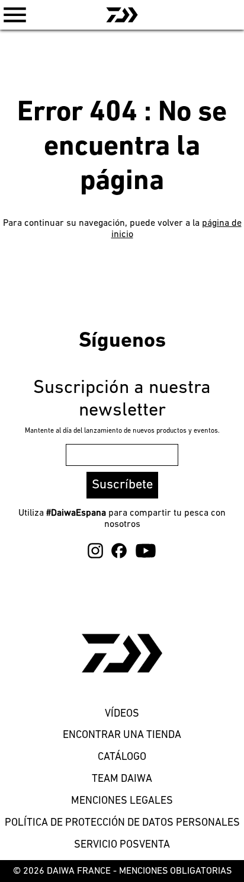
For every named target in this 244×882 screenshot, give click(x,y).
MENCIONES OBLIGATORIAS (175, 871)
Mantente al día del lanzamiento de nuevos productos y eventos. (122, 430)
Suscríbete (122, 485)
